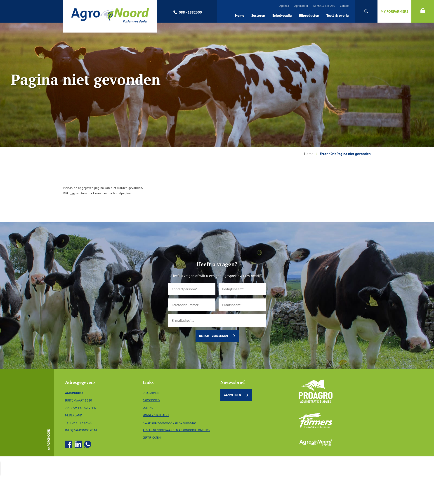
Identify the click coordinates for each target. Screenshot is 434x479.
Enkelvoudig (282, 15)
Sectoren (258, 15)
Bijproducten (309, 15)
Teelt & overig (337, 15)
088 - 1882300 (190, 12)
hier (72, 193)
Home (239, 15)
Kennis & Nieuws (324, 6)
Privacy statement (156, 415)
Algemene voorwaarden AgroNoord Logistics (176, 430)
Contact (344, 6)
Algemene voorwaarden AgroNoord (169, 423)
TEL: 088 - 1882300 (78, 422)
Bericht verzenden (213, 336)
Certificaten (152, 437)
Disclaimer (151, 393)
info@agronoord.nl (81, 430)
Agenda (284, 6)
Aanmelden (232, 395)
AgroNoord (301, 6)
